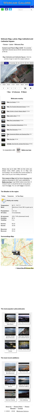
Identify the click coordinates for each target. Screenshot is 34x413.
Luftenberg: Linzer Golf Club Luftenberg (23, 399)
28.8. (18, 63)
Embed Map (20, 268)
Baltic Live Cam (26, 150)
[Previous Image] (3, 88)
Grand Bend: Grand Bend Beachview (10, 372)
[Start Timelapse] (8, 88)
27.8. (23, 63)
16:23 (8, 84)
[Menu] (32, 7)
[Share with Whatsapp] (2, 9)
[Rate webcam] (30, 88)
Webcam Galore (23, 411)
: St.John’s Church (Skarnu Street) (16, 111)
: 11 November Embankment (15, 125)
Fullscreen (17, 92)
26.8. (28, 63)
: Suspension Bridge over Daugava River (18, 134)
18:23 (17, 84)
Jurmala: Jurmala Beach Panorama (10, 336)
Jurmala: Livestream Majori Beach (10, 323)
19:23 (22, 84)
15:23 (4, 84)
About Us (9, 406)
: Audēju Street (11, 116)
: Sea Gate (10, 139)
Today (6, 63)
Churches (26, 178)
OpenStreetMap (23, 265)
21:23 (31, 84)
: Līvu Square (11, 102)
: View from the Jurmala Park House (18, 144)
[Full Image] (25, 88)
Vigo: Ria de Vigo (23, 371)
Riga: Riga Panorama (23, 322)
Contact (20, 408)
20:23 (26, 84)
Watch (25, 92)
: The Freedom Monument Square (16, 106)
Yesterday (12, 63)
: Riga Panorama (12, 129)
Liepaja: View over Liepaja (10, 350)
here (10, 185)
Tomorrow (10, 196)
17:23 (13, 84)
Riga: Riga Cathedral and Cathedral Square (23, 336)
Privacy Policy (18, 406)
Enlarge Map (30, 268)
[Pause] (11, 88)
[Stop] (15, 88)
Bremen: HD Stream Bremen (10, 385)
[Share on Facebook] (6, 9)
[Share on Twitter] (10, 9)
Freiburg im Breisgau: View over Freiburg (10, 399)
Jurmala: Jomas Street (23, 349)
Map (9, 92)
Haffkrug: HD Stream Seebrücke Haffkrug (24, 385)
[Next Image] (20, 88)
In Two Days (19, 196)
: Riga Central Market (13, 120)
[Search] (31, 9)
